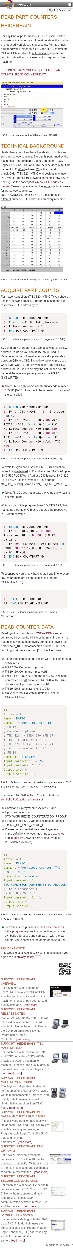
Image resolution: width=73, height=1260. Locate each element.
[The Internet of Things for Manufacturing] (18, 4)
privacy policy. (25, 956)
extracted (58, 833)
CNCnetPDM (44, 633)
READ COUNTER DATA (31, 74)
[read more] (24, 996)
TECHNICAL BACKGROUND (20, 70)
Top (65, 957)
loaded (14, 837)
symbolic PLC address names (19, 799)
